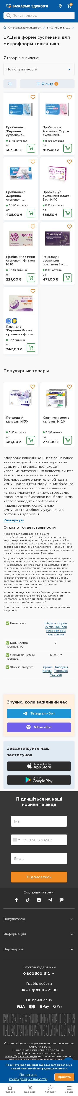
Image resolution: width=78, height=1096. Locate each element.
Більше (69, 1092)
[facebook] (16, 899)
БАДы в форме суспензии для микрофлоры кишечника (56, 628)
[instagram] (39, 899)
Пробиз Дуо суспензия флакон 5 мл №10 (57, 195)
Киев (60, 6)
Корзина (30, 1092)
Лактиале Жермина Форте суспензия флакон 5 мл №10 (20, 330)
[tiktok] (27, 899)
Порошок (61, 670)
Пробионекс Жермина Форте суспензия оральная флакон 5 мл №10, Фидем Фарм (56, 131)
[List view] (9, 83)
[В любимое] (33, 97)
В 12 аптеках (17, 339)
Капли (47, 670)
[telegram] (50, 899)
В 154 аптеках (54, 205)
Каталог (50, 1092)
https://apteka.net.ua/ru (21, 1056)
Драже (48, 667)
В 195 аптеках (18, 140)
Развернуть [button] (13, 520)
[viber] (61, 899)
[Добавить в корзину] (31, 148)
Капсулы (61, 667)
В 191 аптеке (54, 432)
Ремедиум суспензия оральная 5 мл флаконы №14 (54, 260)
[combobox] (16, 840)
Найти (8, 15)
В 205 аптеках (18, 205)
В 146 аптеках (18, 269)
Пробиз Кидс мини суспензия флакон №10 (20, 260)
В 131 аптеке (53, 269)
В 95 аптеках (17, 432)
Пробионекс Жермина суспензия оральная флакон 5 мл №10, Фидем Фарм (20, 131)
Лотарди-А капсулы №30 (17, 419)
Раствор (56, 674)
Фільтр (49, 84)
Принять (64, 1076)
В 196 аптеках (54, 140)
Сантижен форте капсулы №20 (56, 419)
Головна (10, 1092)
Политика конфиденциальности (28, 1077)
